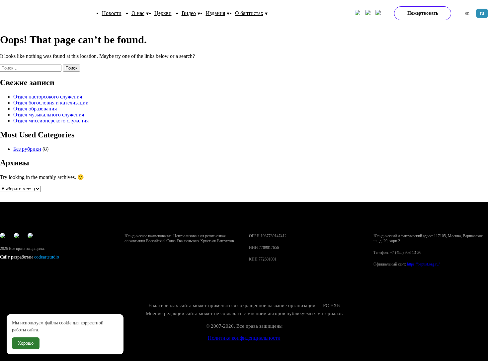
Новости (112, 13)
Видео (189, 13)
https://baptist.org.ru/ (423, 264)
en (467, 13)
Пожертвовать (422, 13)
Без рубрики (27, 149)
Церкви (163, 13)
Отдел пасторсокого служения (47, 96)
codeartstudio (46, 257)
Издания (215, 13)
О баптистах (249, 13)
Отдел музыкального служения (48, 114)
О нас (137, 13)
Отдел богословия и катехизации (51, 102)
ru (482, 13)
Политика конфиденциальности (244, 338)
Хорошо (26, 343)
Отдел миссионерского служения (51, 120)
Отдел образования (35, 108)
